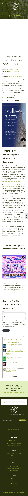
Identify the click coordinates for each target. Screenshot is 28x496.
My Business (15, 470)
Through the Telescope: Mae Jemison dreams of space (14, 351)
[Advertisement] (14, 38)
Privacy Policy (14, 466)
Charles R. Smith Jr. (7, 354)
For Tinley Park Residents (14, 445)
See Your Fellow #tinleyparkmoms (14, 392)
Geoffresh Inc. (12, 492)
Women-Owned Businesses (14, 443)
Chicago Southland (14, 441)
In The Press (15, 458)
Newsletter (14, 481)
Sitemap (15, 483)
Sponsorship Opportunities (14, 453)
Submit (6, 330)
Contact (15, 478)
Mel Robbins (9, 358)
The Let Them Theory (11, 357)
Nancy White (9, 371)
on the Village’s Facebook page (13, 181)
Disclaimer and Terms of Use (14, 468)
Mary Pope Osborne (10, 345)
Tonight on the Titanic (12, 344)
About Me (14, 455)
